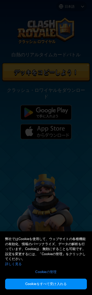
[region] (46, 263)
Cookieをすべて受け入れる (46, 284)
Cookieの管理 (45, 272)
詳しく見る (13, 264)
